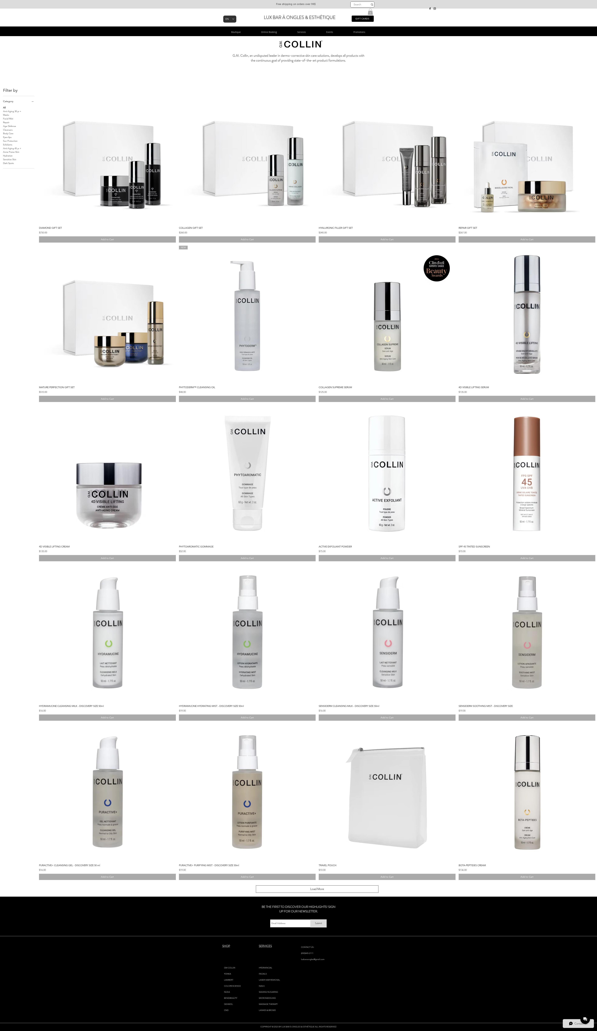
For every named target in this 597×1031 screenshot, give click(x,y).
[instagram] (434, 8)
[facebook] (430, 8)
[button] (370, 12)
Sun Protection (10, 141)
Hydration (8, 155)
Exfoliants (7, 144)
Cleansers (8, 129)
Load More (317, 889)
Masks (6, 115)
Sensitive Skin (9, 159)
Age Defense (9, 126)
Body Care (8, 133)
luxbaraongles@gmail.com (312, 959)
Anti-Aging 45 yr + (12, 148)
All (4, 107)
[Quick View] (107, 154)
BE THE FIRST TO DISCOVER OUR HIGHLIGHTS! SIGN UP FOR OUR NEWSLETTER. (298, 909)
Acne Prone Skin (11, 152)
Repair (6, 122)
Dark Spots (8, 163)
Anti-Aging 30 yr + (12, 111)
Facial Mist (8, 118)
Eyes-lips (7, 137)
